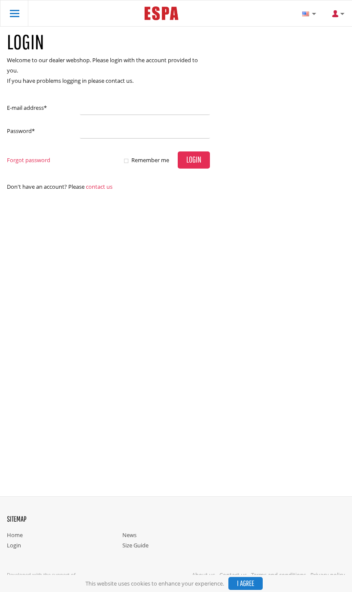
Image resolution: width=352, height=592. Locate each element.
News (129, 535)
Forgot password (28, 160)
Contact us (99, 186)
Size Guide (135, 545)
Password (21, 131)
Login (14, 545)
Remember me (150, 160)
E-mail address (27, 108)
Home (15, 535)
